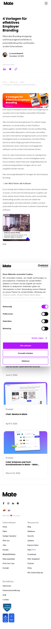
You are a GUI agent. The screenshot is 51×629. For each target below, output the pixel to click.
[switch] (45, 314)
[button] (46, 3)
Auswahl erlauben (25, 353)
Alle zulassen (25, 346)
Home (5, 82)
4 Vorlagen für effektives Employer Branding (19, 85)
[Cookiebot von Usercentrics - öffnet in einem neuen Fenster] (38, 265)
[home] (8, 3)
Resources (14, 82)
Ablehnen (26, 361)
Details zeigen (37, 338)
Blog (22, 82)
